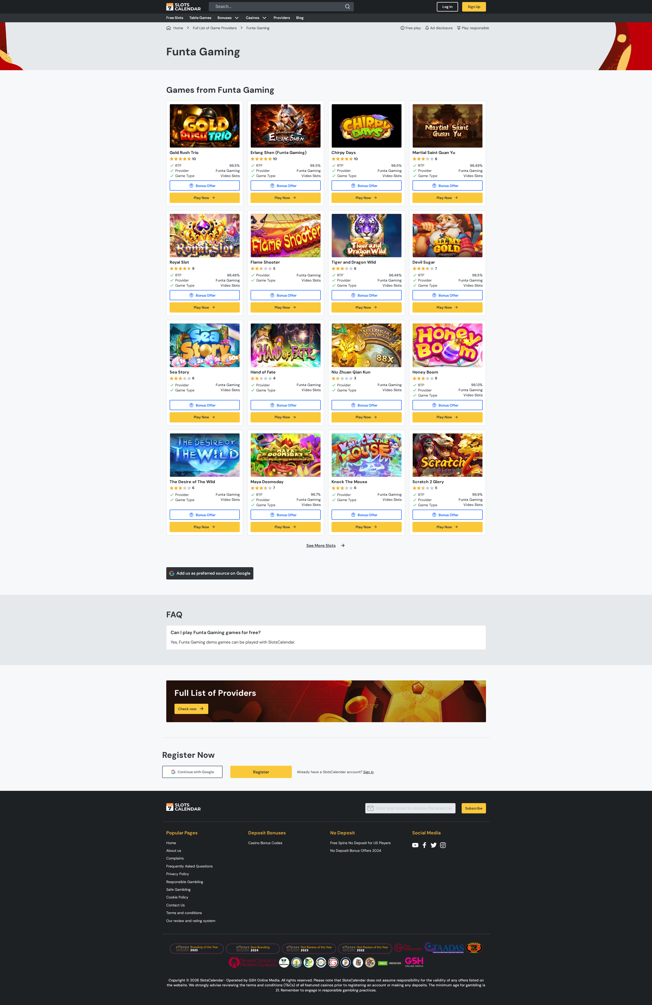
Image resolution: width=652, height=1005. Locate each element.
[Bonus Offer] (205, 185)
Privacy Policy (177, 874)
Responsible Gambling (184, 881)
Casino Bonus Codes (265, 843)
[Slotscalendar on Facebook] (426, 844)
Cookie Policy (177, 897)
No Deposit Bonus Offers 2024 (355, 850)
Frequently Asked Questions (189, 866)
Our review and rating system (190, 920)
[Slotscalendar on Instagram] (444, 844)
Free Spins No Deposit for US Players (360, 843)
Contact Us (175, 905)
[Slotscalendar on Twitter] (435, 844)
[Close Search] (347, 6)
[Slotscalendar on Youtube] (416, 844)
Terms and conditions (184, 912)
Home (171, 843)
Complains (175, 858)
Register (261, 772)
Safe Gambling (178, 889)
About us (173, 850)
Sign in (368, 772)
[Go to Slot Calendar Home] (183, 7)
